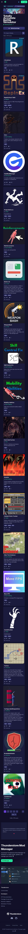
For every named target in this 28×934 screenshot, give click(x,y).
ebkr (6, 62)
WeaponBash (8, 325)
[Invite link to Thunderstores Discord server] (12, 918)
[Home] (5, 1)
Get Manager (5, 860)
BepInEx (7, 99)
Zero (5, 135)
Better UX (7, 281)
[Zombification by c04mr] (14, 617)
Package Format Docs (7, 899)
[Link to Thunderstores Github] (16, 918)
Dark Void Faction (9, 440)
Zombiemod (7, 796)
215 (11, 182)
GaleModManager (9, 173)
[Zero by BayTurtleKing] (14, 122)
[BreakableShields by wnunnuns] (14, 741)
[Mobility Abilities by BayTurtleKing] (14, 390)
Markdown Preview (6, 903)
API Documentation (6, 897)
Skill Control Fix (8, 365)
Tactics (6, 665)
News (21, 925)
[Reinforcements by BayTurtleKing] (14, 233)
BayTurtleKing (9, 136)
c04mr (7, 211)
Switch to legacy (19, 2)
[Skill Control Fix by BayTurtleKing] (14, 353)
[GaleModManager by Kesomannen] (14, 161)
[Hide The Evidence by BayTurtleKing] (14, 542)
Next (13, 814)
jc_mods (7, 283)
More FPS (7, 594)
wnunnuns (8, 667)
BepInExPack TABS (9, 97)
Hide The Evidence (9, 555)
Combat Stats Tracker (11, 516)
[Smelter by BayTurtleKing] (14, 465)
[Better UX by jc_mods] (14, 269)
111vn (7, 441)
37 (11, 107)
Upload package (15, 28)
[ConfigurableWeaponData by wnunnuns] (14, 696)
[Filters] (23, 33)
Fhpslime (7, 798)
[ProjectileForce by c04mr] (14, 197)
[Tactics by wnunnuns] (14, 653)
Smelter (6, 477)
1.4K (11, 70)
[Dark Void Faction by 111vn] (14, 427)
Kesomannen (8, 175)
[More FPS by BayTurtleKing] (14, 581)
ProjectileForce (8, 210)
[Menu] (2, 2)
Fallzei (7, 518)
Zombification (8, 630)
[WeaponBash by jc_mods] (14, 312)
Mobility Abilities (9, 402)
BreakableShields (9, 753)
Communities (4, 890)
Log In (25, 2)
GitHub (3, 906)
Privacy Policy (15, 925)
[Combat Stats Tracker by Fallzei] (14, 504)
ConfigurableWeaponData (12, 709)
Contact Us (8, 925)
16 (11, 805)
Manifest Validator (6, 901)
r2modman (7, 60)
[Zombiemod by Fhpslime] (14, 784)
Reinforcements (9, 245)
